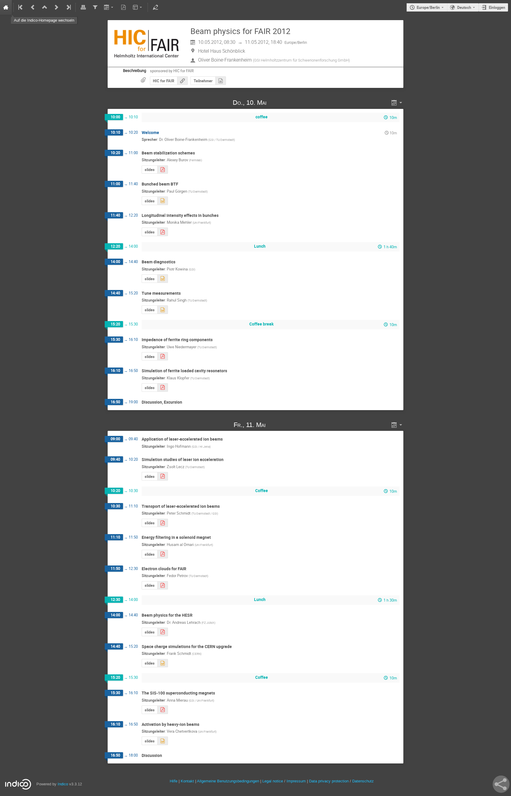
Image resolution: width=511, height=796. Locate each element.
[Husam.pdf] (162, 554)
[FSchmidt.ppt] (162, 663)
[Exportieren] (109, 7)
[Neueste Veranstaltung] (68, 7)
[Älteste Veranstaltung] (21, 7)
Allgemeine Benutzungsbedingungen (228, 781)
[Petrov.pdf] (162, 585)
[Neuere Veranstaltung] (56, 7)
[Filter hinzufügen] (95, 7)
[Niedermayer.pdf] (162, 356)
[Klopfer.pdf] (162, 387)
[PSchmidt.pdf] (162, 523)
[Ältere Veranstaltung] (33, 7)
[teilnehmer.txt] (220, 80)
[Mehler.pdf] (162, 232)
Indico (63, 784)
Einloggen (497, 7)
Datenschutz (363, 781)
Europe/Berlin (428, 7)
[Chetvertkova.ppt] (162, 741)
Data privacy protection (329, 781)
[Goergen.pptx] (162, 200)
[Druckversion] (83, 7)
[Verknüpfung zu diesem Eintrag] (275, 102)
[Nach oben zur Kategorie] (45, 7)
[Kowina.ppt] (162, 278)
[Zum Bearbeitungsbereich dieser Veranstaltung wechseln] (155, 7)
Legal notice (273, 781)
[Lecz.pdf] (162, 476)
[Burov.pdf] (162, 169)
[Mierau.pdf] (162, 709)
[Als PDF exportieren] (124, 7)
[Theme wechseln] (138, 7)
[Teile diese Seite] (501, 784)
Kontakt (187, 781)
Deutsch (464, 7)
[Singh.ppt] (162, 309)
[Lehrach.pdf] (162, 632)
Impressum (296, 781)
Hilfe (173, 781)
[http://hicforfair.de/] (182, 80)
